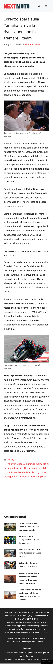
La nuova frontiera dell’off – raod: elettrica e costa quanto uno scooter (29, 526)
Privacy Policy (32, 659)
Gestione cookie (47, 662)
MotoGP (11, 459)
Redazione (19, 659)
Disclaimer (44, 659)
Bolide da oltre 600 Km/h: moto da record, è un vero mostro (29, 552)
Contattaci (41, 642)
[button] (38, 6)
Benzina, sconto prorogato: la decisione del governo (28, 539)
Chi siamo (8, 659)
